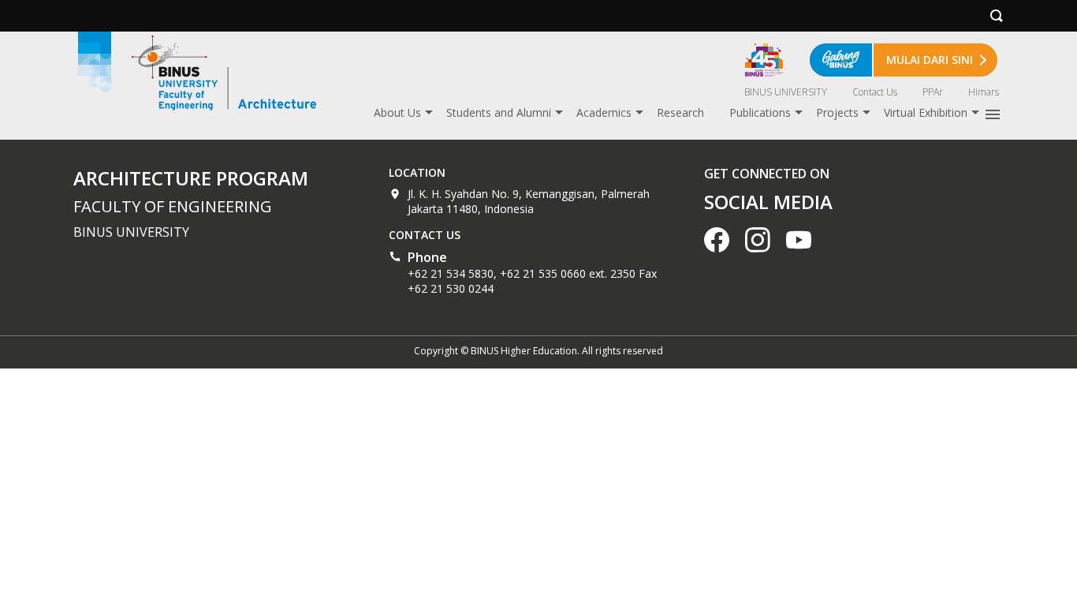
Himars (983, 92)
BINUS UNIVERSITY (785, 92)
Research (680, 112)
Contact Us (874, 92)
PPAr (932, 92)
